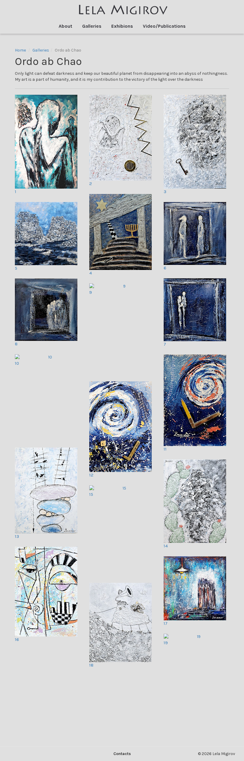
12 (91, 475)
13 (17, 536)
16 (17, 639)
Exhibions (122, 26)
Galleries (91, 26)
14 (166, 546)
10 (17, 363)
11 (165, 449)
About (65, 26)
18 (91, 665)
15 (91, 494)
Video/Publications (164, 26)
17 (166, 623)
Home (20, 50)
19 (166, 642)
